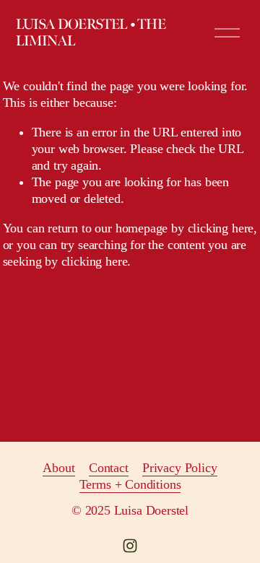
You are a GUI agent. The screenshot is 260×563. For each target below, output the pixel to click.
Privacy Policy (179, 468)
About (58, 468)
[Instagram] (130, 545)
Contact (109, 468)
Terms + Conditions (130, 484)
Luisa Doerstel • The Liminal (90, 33)
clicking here (221, 228)
